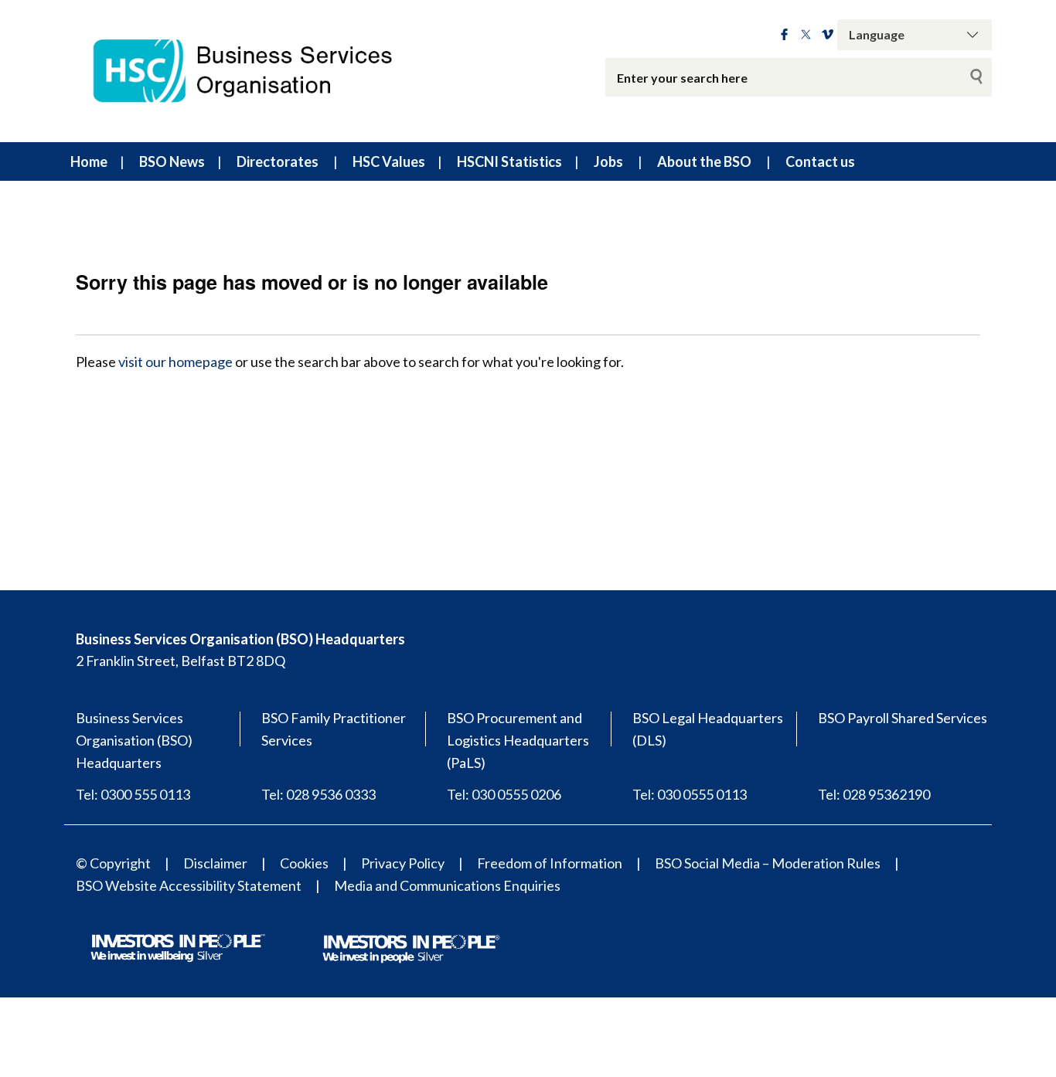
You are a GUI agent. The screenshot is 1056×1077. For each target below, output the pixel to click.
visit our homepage (175, 361)
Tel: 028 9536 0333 (318, 794)
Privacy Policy (403, 862)
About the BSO (704, 161)
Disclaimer (215, 862)
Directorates (278, 161)
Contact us (820, 161)
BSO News (172, 161)
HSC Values (389, 161)
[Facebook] (784, 34)
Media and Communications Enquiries (447, 885)
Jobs (608, 161)
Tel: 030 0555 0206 (504, 794)
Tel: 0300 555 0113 (133, 794)
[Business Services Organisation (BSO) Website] (257, 71)
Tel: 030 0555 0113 (689, 794)
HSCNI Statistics (509, 161)
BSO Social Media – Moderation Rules (768, 862)
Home (88, 161)
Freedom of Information (549, 862)
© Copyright (113, 862)
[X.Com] (806, 34)
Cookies (304, 862)
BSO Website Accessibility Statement (188, 885)
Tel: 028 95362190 (874, 794)
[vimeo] (827, 34)
